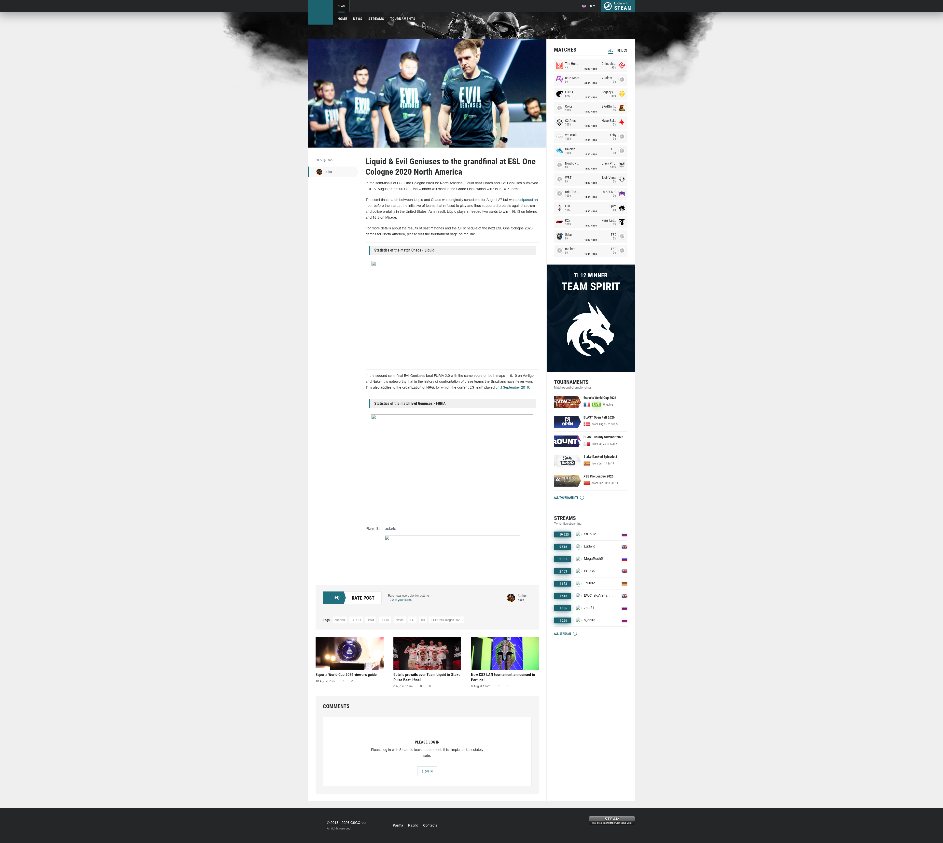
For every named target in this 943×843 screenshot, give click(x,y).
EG (412, 620)
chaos (399, 620)
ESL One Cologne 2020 (446, 620)
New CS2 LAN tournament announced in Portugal (503, 677)
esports (340, 620)
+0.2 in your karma (400, 600)
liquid (371, 620)
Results (622, 50)
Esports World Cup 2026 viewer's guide (346, 674)
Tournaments (403, 19)
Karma (398, 825)
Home (342, 19)
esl (423, 620)
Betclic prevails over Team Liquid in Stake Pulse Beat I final (426, 677)
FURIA (385, 620)
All (610, 50)
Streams (376, 19)
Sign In (427, 771)
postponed (524, 200)
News (341, 6)
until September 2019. (513, 387)
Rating (413, 825)
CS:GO (356, 620)
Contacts (430, 825)
